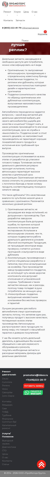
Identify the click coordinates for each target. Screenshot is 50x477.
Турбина (6, 415)
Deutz (5, 378)
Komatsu (6, 401)
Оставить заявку (33, 385)
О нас (34, 12)
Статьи (5, 464)
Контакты (8, 20)
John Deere (8, 396)
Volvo (5, 389)
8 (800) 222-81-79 (11, 28)
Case (4, 408)
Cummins (7, 382)
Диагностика (9, 447)
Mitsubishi (7, 405)
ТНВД (5, 412)
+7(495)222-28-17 (35, 380)
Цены (26, 12)
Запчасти (20, 20)
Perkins (6, 385)
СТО (4, 450)
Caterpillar (7, 392)
